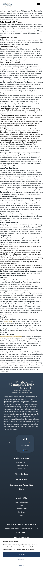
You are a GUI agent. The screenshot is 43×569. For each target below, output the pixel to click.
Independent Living (21, 465)
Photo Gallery (21, 474)
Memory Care (21, 469)
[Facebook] (9, 444)
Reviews (21, 512)
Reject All (21, 565)
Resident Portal (21, 509)
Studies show (8, 321)
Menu (39, 2)
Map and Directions (21, 502)
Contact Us (21, 498)
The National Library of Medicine (11, 336)
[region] (21, 553)
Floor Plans (21, 479)
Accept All (21, 554)
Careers (21, 515)
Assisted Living (21, 462)
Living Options (21, 458)
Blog (21, 505)
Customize (21, 560)
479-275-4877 (21, 532)
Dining (21, 489)
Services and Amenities (21, 485)
